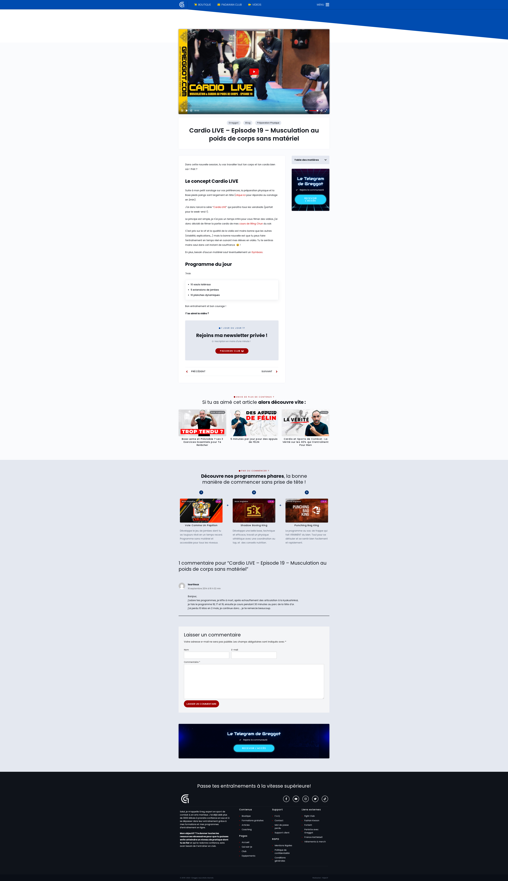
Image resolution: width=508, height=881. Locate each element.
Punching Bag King (306, 525)
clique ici (240, 195)
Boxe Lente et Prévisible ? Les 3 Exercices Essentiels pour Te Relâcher (202, 442)
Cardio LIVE (219, 207)
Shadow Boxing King (254, 525)
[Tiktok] (325, 799)
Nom (186, 649)
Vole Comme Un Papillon (201, 525)
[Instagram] (305, 799)
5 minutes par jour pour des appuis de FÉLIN (254, 441)
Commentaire (192, 662)
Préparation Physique (268, 122)
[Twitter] (315, 799)
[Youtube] (296, 799)
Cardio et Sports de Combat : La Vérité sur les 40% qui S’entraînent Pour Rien (306, 442)
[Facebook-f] (286, 799)
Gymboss (257, 252)
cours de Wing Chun (251, 223)
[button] (325, 160)
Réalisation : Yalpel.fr (320, 878)
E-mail (234, 649)
